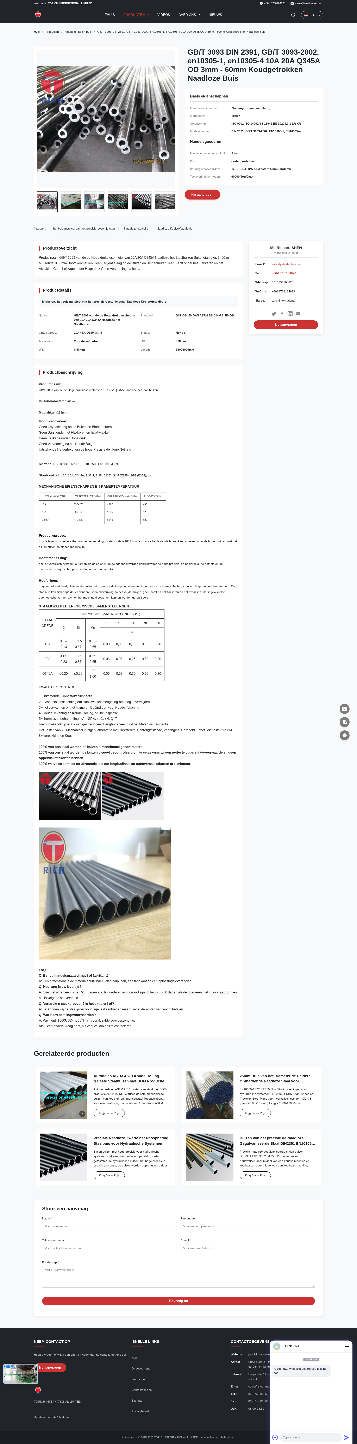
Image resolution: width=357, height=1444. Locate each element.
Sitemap (137, 1400)
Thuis (110, 15)
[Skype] (345, 722)
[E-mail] (345, 709)
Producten (134, 15)
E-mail (186, 1240)
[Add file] (275, 1437)
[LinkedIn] (290, 313)
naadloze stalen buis (78, 31)
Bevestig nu (178, 1301)
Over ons (187, 15)
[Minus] (346, 1346)
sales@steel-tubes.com (309, 3)
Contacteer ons (142, 1389)
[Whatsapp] (345, 735)
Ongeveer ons (141, 1368)
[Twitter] (273, 313)
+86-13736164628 (284, 273)
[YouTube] (298, 313)
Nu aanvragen (286, 324)
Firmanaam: (188, 1218)
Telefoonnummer (53, 1240)
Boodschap (50, 1262)
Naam (47, 1218)
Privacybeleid (140, 1411)
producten (138, 1379)
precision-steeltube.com (264, 1354)
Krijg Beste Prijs (109, 1113)
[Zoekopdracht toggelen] (293, 15)
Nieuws (215, 15)
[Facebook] (282, 313)
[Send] (346, 1437)
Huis (37, 31)
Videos (163, 15)
